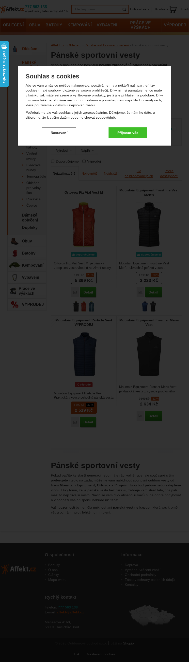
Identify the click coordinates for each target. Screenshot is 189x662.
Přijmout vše (127, 133)
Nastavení (59, 133)
